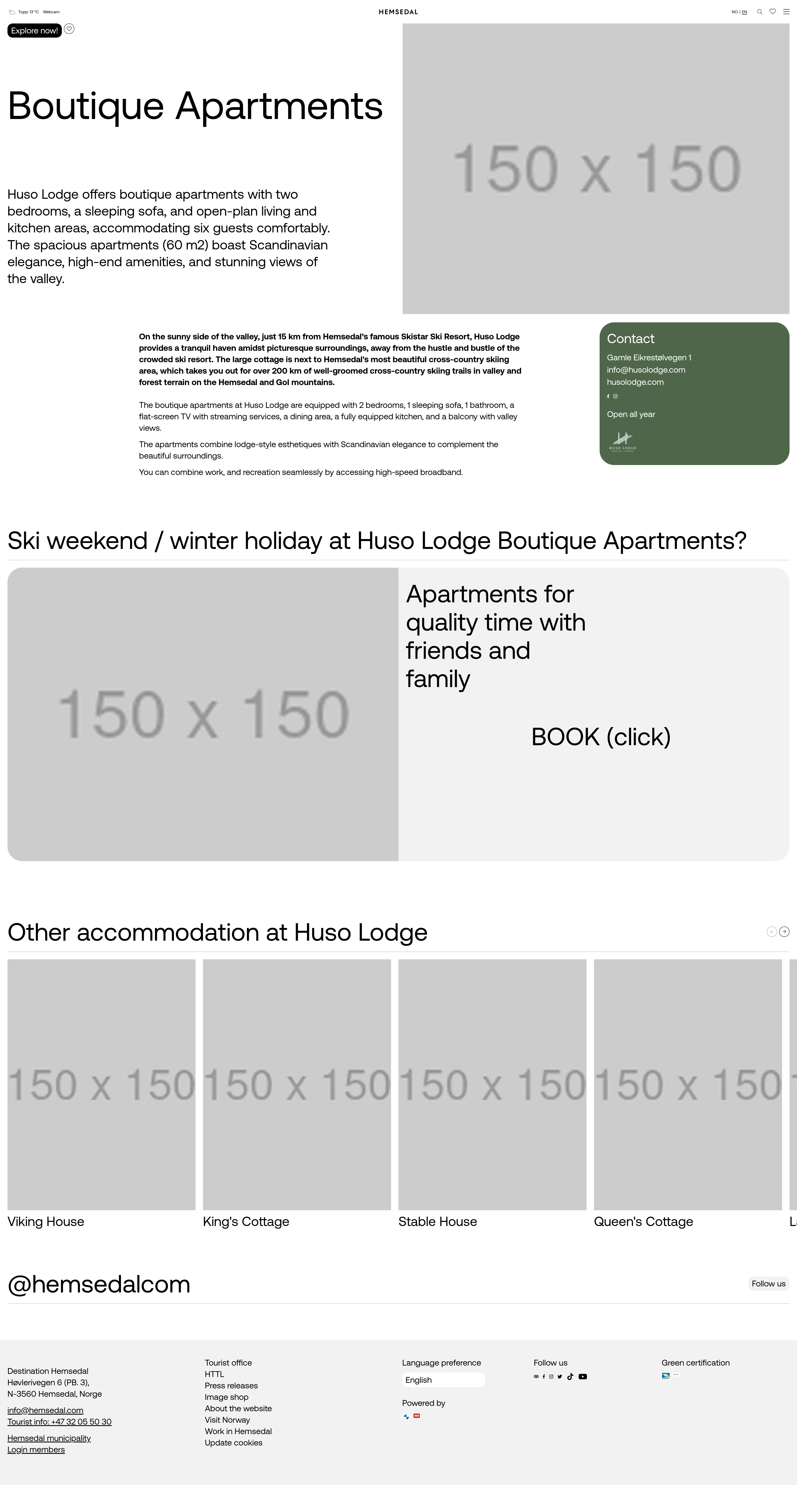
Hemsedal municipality (49, 1438)
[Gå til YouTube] (583, 1376)
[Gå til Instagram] (551, 1377)
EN (744, 11)
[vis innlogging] (188, 969)
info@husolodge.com (646, 369)
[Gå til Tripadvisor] (536, 1376)
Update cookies (234, 1442)
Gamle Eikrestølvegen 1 (649, 357)
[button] (772, 932)
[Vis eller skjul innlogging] (69, 28)
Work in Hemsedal (238, 1431)
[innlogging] (773, 11)
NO (735, 11)
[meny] (786, 12)
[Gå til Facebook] (544, 1377)
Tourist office (228, 1362)
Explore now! (34, 30)
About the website (238, 1408)
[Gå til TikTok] (570, 1376)
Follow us (769, 1283)
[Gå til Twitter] (559, 1376)
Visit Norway (227, 1419)
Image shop (227, 1397)
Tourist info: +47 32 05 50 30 (59, 1421)
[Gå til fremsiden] (398, 12)
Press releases (231, 1385)
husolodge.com (635, 382)
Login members (36, 1449)
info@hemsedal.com (45, 1410)
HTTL (214, 1374)
